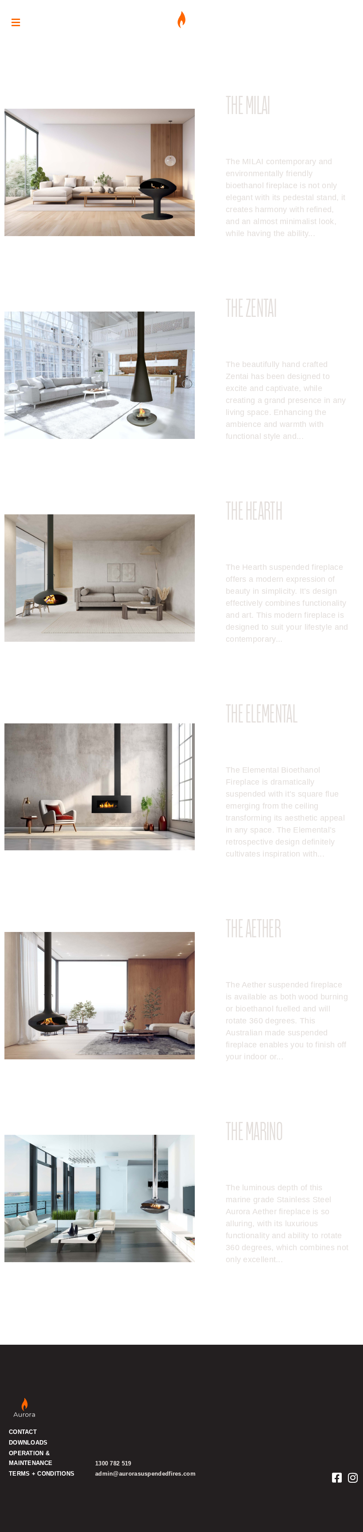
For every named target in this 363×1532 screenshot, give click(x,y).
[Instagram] (353, 1477)
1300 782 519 (113, 1463)
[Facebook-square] (337, 1477)
